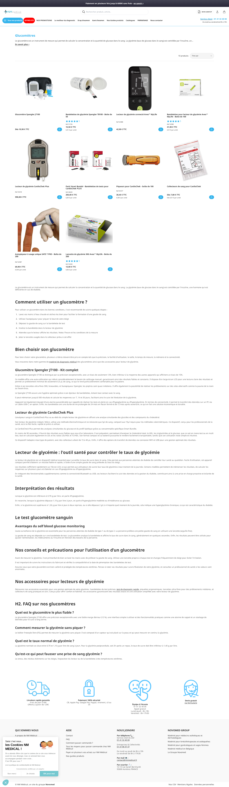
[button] (5, 782)
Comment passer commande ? (79, 743)
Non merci (12, 774)
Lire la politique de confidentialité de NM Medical (22, 765)
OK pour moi (49, 774)
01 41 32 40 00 (123, 740)
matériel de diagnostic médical (63, 361)
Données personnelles (204, 784)
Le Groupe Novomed (177, 752)
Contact (69, 735)
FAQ (68, 739)
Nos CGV (172, 784)
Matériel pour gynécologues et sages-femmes (188, 745)
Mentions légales (185, 784)
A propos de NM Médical (26, 735)
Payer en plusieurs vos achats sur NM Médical (86, 752)
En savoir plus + (22, 44)
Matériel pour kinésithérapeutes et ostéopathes (189, 741)
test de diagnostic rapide (128, 589)
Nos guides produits (75, 756)
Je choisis (30, 774)
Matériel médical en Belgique (181, 748)
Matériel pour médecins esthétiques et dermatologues (185, 736)
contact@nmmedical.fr (127, 760)
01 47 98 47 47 (123, 746)
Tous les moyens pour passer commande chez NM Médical (88, 747)
